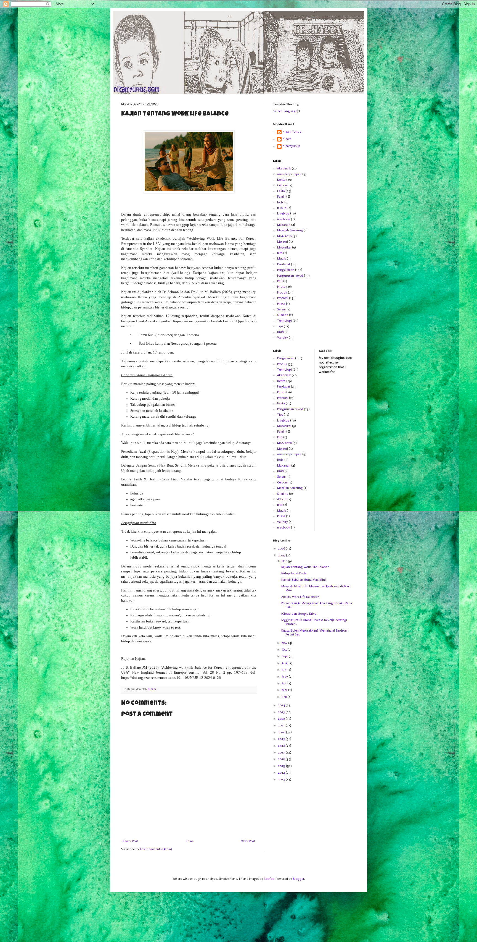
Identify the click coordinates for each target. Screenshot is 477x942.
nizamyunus (291, 146)
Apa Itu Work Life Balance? (300, 597)
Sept (285, 656)
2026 (282, 548)
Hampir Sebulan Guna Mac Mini (303, 580)
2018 (282, 746)
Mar (285, 690)
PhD (279, 281)
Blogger (298, 879)
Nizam (287, 139)
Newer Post (130, 841)
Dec (285, 561)
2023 (282, 712)
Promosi (282, 298)
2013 (282, 779)
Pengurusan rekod (290, 276)
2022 (282, 719)
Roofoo (269, 879)
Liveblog (283, 213)
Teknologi (284, 321)
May (285, 677)
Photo (281, 287)
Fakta (281, 191)
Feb (285, 697)
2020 (282, 732)
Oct (285, 649)
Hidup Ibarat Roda (293, 573)
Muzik (281, 258)
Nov (285, 643)
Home (190, 841)
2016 (282, 759)
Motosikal (284, 247)
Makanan (283, 225)
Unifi (280, 332)
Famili (281, 196)
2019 (282, 739)
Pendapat (283, 264)
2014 (282, 772)
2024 (282, 705)
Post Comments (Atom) (156, 849)
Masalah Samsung (290, 230)
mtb (279, 253)
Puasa (281, 304)
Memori (282, 242)
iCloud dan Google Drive (298, 614)
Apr (284, 683)
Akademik (284, 168)
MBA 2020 (284, 236)
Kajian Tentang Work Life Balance (305, 567)
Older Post (248, 841)
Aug (285, 663)
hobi (280, 202)
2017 (282, 752)
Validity (282, 337)
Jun (284, 670)
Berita (281, 180)
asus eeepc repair (289, 174)
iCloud (282, 208)
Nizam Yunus (292, 132)
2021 (282, 725)
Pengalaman (285, 270)
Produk (282, 292)
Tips (280, 326)
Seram (281, 309)
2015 (282, 766)
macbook (283, 219)
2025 (282, 555)
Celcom (282, 185)
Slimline (282, 315)
